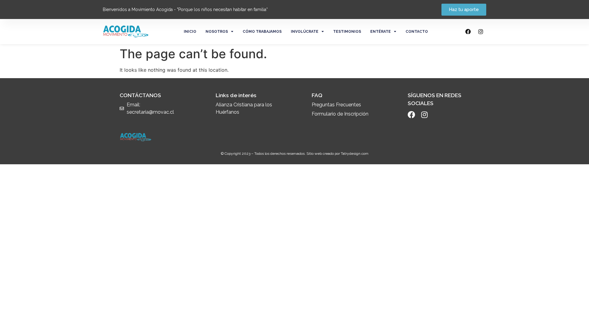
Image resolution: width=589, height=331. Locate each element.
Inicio (190, 31)
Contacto (417, 31)
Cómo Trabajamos (262, 31)
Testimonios (347, 31)
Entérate (380, 31)
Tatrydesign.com (354, 153)
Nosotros (217, 31)
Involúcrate (304, 31)
